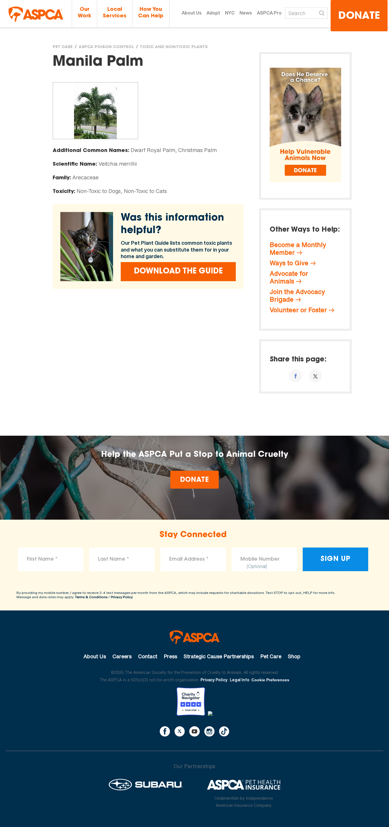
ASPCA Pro (269, 13)
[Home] (36, 14)
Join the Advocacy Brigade (297, 295)
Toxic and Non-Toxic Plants (174, 47)
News (245, 13)
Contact (147, 656)
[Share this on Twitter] (315, 375)
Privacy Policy (122, 596)
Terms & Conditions (91, 596)
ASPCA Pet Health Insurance (244, 785)
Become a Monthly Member (298, 248)
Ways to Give (289, 263)
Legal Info (239, 679)
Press (170, 656)
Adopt (213, 13)
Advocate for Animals (289, 277)
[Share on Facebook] (295, 375)
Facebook (165, 731)
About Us (192, 13)
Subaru (145, 785)
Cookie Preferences (270, 680)
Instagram (209, 731)
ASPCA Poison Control (106, 47)
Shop (294, 656)
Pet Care (63, 47)
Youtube (194, 731)
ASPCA (195, 637)
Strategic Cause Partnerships (219, 656)
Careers (122, 656)
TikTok (224, 731)
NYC (230, 13)
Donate (359, 16)
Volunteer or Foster (298, 309)
